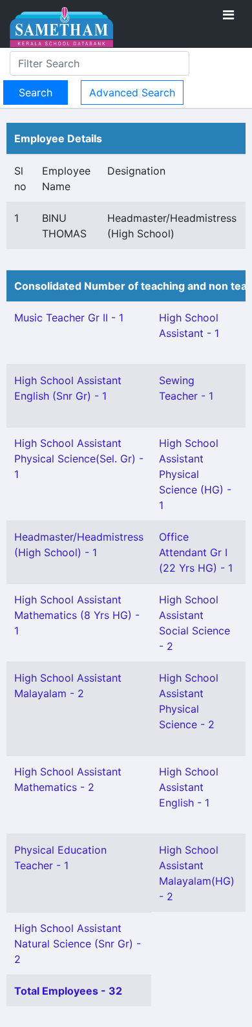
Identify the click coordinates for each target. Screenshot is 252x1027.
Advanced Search (132, 92)
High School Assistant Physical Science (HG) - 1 (195, 474)
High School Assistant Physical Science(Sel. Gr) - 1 (78, 459)
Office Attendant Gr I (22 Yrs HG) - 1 (196, 552)
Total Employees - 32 (68, 990)
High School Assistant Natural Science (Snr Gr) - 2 (77, 944)
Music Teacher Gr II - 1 (68, 317)
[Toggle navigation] (228, 15)
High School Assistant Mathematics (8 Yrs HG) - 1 (77, 615)
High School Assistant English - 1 (188, 787)
